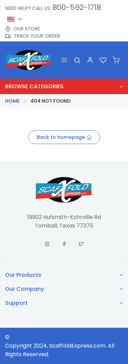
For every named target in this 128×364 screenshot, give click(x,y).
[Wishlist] (103, 60)
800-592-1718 (77, 7)
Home (12, 101)
